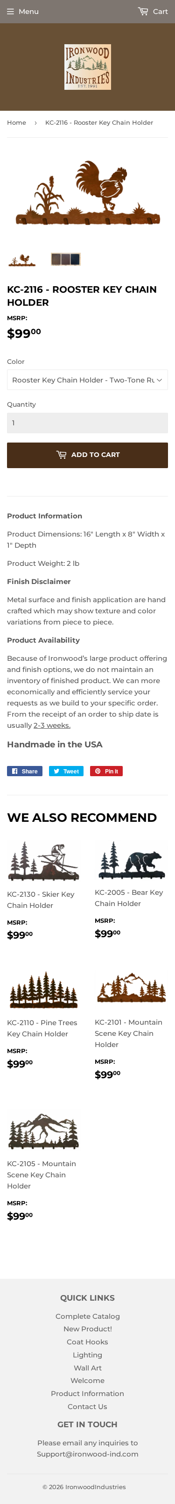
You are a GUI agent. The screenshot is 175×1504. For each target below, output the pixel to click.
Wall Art (88, 1367)
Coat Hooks (87, 1341)
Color (16, 361)
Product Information (87, 1393)
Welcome (87, 1380)
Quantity (21, 404)
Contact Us (87, 1406)
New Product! (87, 1328)
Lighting (87, 1354)
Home (16, 122)
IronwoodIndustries (95, 1487)
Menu (29, 11)
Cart (159, 11)
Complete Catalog (88, 1316)
